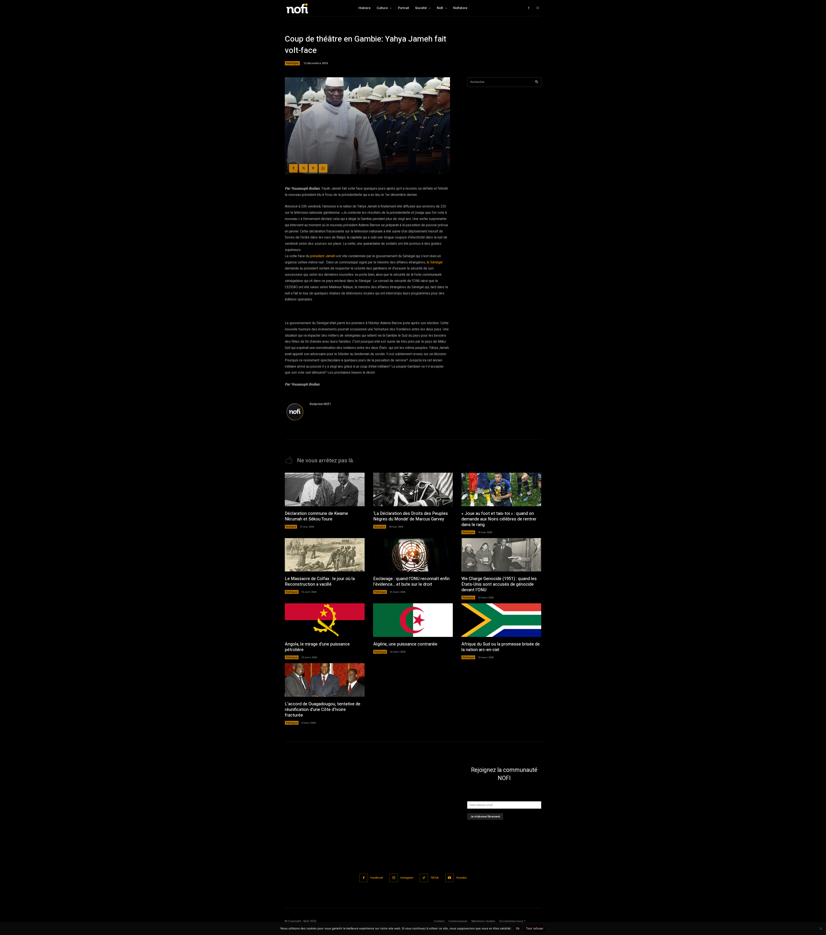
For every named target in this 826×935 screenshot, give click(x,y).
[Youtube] (449, 878)
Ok (518, 928)
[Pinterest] (313, 168)
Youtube (461, 878)
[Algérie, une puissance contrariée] (413, 620)
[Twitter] (303, 168)
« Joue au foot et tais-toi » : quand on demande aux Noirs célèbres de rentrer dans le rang (498, 519)
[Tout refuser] (820, 928)
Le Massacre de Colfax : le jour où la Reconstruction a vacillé (320, 581)
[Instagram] (537, 8)
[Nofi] (309, 8)
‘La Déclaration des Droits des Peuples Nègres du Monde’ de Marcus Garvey (410, 516)
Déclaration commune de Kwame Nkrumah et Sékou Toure (316, 516)
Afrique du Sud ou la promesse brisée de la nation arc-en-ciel (500, 647)
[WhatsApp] (323, 168)
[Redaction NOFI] (295, 412)
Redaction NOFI (320, 404)
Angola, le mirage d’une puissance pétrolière (317, 647)
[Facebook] (528, 8)
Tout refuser (534, 928)
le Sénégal (434, 262)
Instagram (407, 878)
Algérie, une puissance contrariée (405, 644)
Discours (379, 526)
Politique (292, 63)
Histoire (291, 526)
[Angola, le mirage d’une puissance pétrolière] (325, 620)
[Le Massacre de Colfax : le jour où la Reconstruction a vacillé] (325, 555)
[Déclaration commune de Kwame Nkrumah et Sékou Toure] (325, 489)
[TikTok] (424, 878)
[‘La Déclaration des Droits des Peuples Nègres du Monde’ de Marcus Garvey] (413, 489)
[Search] (536, 82)
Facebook (376, 878)
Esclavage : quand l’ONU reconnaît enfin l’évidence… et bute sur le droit (411, 581)
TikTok (435, 878)
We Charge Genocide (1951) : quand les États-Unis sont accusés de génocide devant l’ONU (499, 584)
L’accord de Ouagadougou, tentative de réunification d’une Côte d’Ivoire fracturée (322, 709)
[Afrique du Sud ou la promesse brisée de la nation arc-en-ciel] (501, 620)
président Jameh (322, 256)
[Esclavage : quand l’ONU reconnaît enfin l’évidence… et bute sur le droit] (413, 555)
